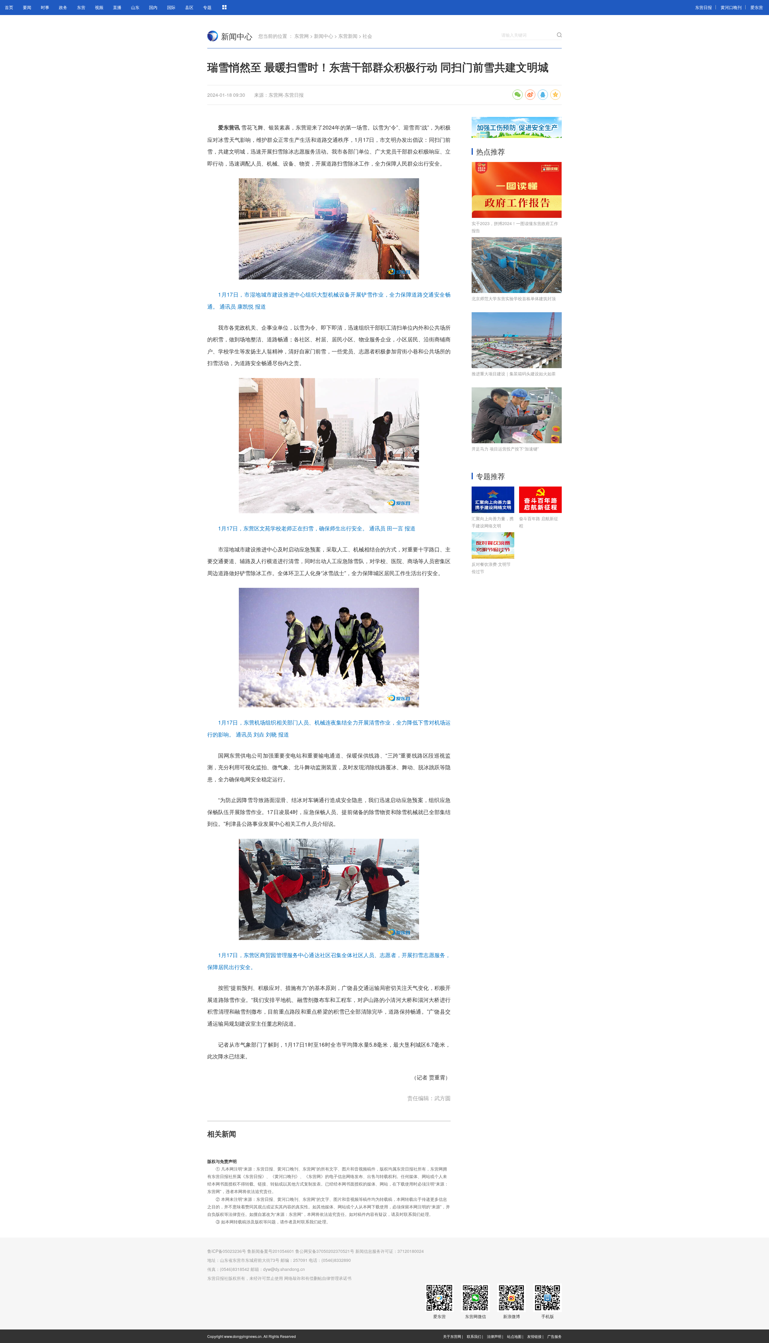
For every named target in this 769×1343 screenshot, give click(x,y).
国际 (171, 7)
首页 (9, 7)
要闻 (27, 7)
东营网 (212, 36)
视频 (99, 7)
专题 (207, 7)
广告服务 (554, 1336)
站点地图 (514, 1336)
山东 (135, 7)
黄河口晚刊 (731, 7)
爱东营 (756, 7)
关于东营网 (452, 1336)
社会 (367, 35)
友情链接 (534, 1336)
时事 (45, 7)
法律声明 (494, 1336)
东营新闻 (347, 35)
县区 (189, 7)
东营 (81, 7)
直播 (117, 7)
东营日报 (703, 7)
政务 (63, 7)
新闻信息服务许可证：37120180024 (389, 1251)
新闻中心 (236, 35)
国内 (153, 7)
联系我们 (474, 1336)
